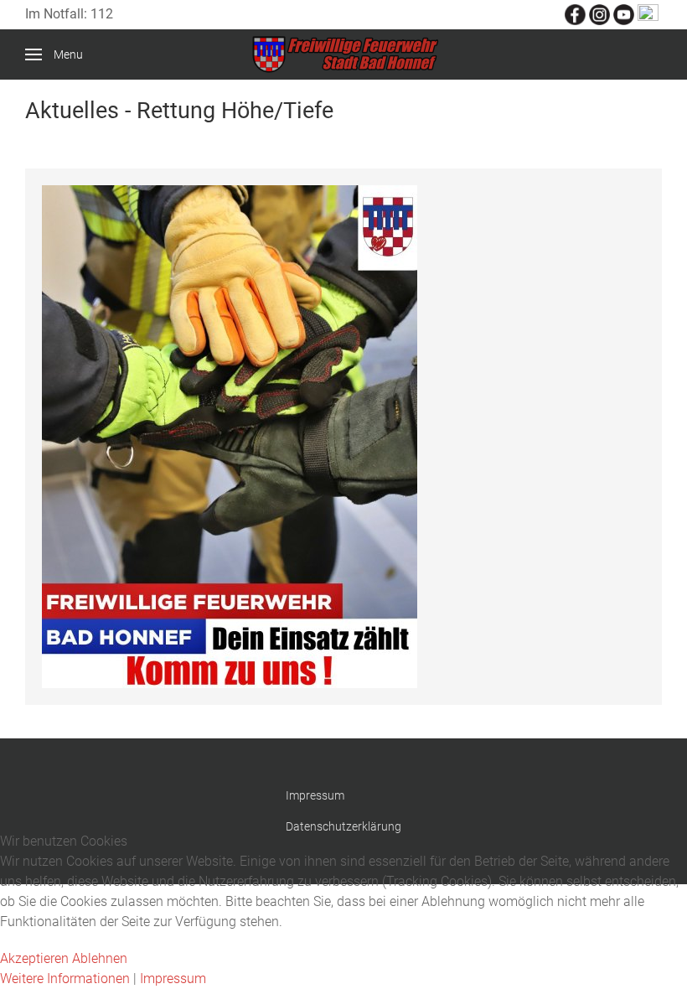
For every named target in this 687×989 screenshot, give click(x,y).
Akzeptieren (34, 958)
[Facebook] (575, 14)
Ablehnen (99, 958)
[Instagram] (599, 14)
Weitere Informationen (65, 978)
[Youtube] (623, 14)
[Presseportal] (648, 14)
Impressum (315, 795)
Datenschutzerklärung (343, 826)
